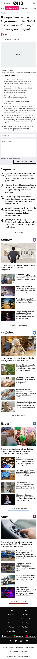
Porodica (4, 13)
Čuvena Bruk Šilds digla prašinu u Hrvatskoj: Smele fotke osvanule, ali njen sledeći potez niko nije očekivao (18, 188)
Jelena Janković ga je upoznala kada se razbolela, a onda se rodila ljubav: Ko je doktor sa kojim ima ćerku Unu (18, 223)
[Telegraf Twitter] (16, 641)
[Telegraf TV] (27, 641)
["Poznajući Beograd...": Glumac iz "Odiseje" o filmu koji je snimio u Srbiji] (8, 303)
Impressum (19, 647)
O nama (5, 647)
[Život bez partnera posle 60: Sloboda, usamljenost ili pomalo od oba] (18, 346)
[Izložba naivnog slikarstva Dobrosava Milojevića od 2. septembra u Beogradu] (18, 253)
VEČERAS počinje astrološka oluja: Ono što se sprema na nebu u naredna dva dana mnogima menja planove (18, 200)
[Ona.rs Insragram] (21, 641)
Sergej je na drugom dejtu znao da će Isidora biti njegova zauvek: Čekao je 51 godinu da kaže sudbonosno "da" (18, 212)
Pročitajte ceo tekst (10, 39)
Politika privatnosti (15, 651)
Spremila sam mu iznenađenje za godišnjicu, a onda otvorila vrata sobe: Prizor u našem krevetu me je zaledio (18, 177)
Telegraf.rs (6, 3)
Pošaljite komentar (25, 162)
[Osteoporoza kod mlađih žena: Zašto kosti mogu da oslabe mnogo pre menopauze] (8, 382)
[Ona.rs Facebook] (10, 641)
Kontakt (24, 651)
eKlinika (7, 333)
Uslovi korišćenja (29, 647)
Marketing (12, 647)
